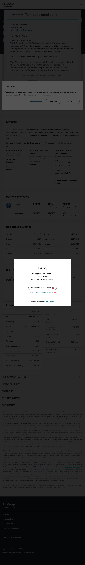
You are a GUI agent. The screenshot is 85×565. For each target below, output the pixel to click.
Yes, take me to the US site (41, 287)
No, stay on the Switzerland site (41, 292)
